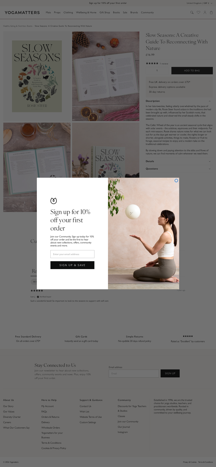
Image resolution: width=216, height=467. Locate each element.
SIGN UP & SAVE (72, 265)
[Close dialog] (176, 180)
